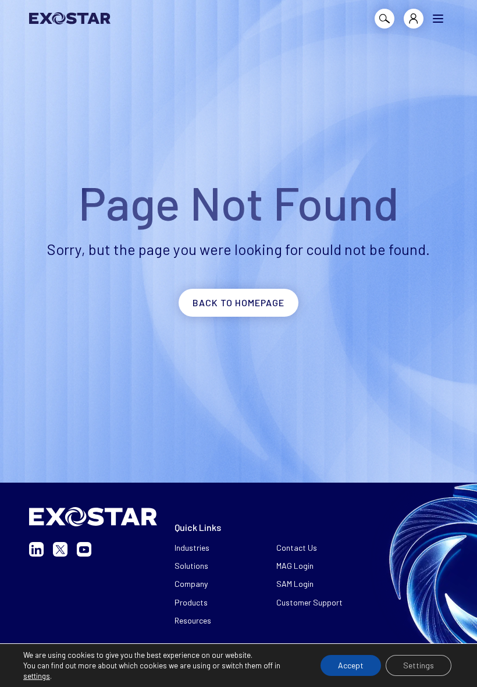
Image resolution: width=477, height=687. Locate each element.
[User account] (413, 19)
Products (191, 602)
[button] (438, 18)
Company (191, 584)
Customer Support (309, 602)
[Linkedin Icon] (36, 549)
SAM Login (295, 584)
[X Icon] (60, 549)
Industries (192, 548)
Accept (351, 665)
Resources (193, 620)
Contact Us (296, 548)
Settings (418, 665)
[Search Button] (384, 19)
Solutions (191, 566)
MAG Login (295, 566)
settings (36, 676)
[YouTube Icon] (84, 549)
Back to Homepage (238, 302)
